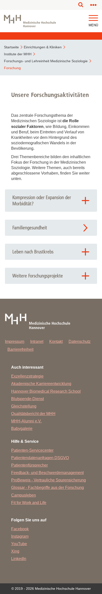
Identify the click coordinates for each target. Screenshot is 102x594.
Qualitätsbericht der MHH (33, 414)
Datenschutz (80, 341)
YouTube (19, 544)
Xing (15, 551)
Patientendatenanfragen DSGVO (40, 458)
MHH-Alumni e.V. (26, 421)
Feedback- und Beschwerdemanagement (47, 473)
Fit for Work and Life (28, 503)
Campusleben (23, 495)
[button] (93, 18)
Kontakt (56, 341)
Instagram (19, 536)
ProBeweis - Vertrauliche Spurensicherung (48, 480)
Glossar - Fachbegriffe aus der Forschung (47, 487)
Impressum (14, 341)
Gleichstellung (23, 406)
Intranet (36, 341)
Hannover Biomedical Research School (46, 391)
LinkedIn (18, 559)
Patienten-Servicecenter (32, 450)
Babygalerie (21, 428)
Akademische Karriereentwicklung (41, 384)
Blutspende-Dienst (27, 399)
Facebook (20, 529)
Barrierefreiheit (20, 349)
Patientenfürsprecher (29, 465)
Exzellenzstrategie (27, 376)
